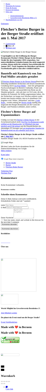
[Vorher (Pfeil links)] (2, 383)
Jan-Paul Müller (20, 86)
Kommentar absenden (9, 224)
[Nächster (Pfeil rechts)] (4, 383)
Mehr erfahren (6, 151)
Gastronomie (10, 44)
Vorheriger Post (7, 171)
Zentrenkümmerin (17, 16)
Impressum (5, 238)
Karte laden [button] (5, 155)
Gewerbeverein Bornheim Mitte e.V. (23, 18)
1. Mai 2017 (8, 136)
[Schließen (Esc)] (2, 381)
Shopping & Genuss (13, 6)
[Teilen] (4, 381)
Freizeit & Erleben (12, 10)
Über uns (9, 12)
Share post (11, 48)
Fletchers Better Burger (14, 167)
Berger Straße (26, 103)
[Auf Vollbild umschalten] (7, 381)
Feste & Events (11, 8)
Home (8, 4)
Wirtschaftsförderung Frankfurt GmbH (17, 349)
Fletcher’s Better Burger (25, 120)
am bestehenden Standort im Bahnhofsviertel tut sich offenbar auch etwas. (22, 129)
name (3, 205)
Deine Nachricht (7, 218)
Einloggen (5, 24)
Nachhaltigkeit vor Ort (14, 20)
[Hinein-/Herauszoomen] (9, 381)
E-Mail (3, 207)
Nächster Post (6, 173)
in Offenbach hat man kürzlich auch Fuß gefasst (20, 125)
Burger (8, 165)
